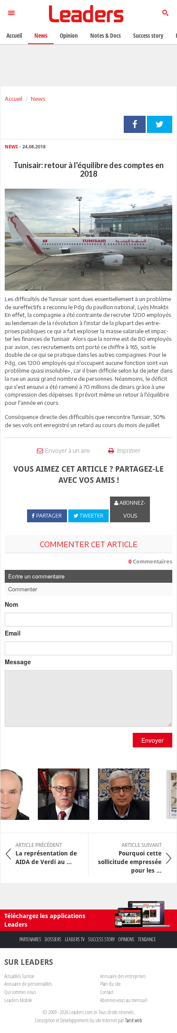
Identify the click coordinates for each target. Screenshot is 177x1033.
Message (18, 661)
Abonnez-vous (132, 509)
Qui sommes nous (20, 992)
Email (13, 633)
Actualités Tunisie (19, 976)
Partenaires (30, 939)
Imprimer (128, 450)
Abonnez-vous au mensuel (123, 1000)
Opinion (69, 35)
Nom (11, 604)
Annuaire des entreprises (123, 976)
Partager (135, 124)
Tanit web (133, 1020)
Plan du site (110, 984)
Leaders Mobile (18, 1000)
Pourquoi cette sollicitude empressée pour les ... (130, 858)
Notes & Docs (105, 35)
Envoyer (152, 740)
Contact (106, 992)
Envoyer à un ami (67, 450)
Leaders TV (75, 939)
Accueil (13, 98)
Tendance (147, 939)
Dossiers (53, 939)
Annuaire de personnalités (28, 984)
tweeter (159, 124)
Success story (101, 939)
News (38, 98)
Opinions (126, 939)
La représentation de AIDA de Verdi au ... (46, 853)
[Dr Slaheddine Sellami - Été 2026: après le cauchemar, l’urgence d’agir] (59, 794)
